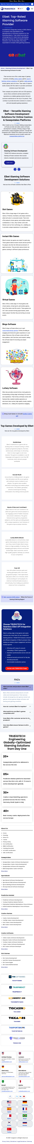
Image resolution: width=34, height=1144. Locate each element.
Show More (4, 871)
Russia (25, 1125)
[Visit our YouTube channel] (24, 1096)
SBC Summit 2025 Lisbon (12, 597)
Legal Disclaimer (21, 1141)
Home (2, 68)
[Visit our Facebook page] (10, 1096)
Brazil (24, 1118)
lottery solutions (12, 81)
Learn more (10, 162)
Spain (9, 1112)
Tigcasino (17, 1012)
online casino (18, 79)
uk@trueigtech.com (23, 1061)
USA (9, 1105)
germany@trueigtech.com (8, 1076)
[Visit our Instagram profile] (13, 1096)
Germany (25, 1105)
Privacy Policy (6, 1141)
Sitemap (29, 1141)
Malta (9, 1118)
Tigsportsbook (17, 1031)
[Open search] (28, 8)
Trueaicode (17, 1043)
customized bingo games (10, 330)
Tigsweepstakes (17, 1002)
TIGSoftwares (17, 981)
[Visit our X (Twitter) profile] (17, 1096)
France (25, 1112)
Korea (9, 1125)
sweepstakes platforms (16, 136)
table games (28, 81)
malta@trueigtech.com (24, 1091)
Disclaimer (13, 1141)
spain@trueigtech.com (24, 1076)
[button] (15, 169)
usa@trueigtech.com (7, 1061)
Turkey (9, 1132)
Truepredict (17, 992)
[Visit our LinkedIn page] (20, 1096)
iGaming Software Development (15, 68)
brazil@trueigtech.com (7, 1091)
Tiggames (17, 1021)
